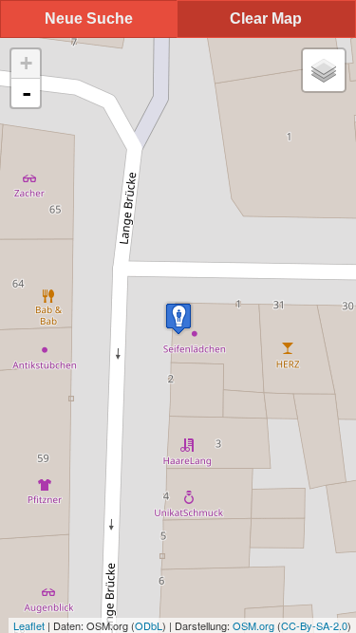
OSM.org (253, 625)
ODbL (148, 625)
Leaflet (29, 625)
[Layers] (324, 70)
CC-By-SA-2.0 (314, 625)
